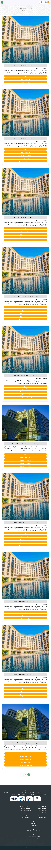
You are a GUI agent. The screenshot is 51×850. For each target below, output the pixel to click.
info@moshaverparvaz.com (34, 831)
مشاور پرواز (45, 792)
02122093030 (34, 823)
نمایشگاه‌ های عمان (25, 817)
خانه (33, 10)
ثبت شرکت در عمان (25, 815)
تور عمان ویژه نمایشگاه (42, 806)
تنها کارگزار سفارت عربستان (25, 806)
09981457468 (33, 825)
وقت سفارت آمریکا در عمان (25, 808)
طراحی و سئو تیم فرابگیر (17, 847)
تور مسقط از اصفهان (42, 808)
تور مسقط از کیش (42, 815)
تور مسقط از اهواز (42, 810)
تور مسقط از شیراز (42, 813)
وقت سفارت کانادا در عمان (25, 810)
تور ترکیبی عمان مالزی (42, 817)
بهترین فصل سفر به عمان (25, 813)
